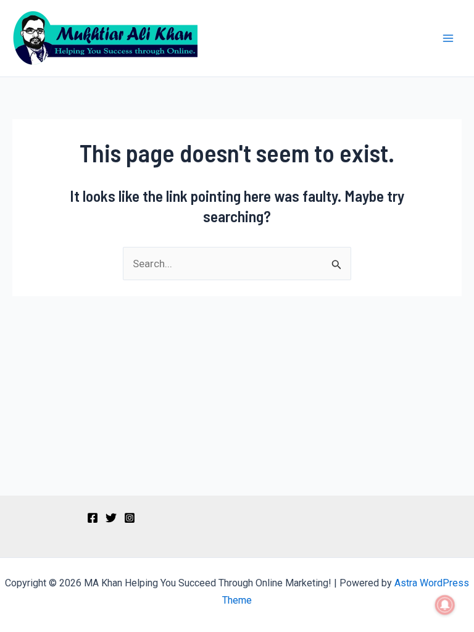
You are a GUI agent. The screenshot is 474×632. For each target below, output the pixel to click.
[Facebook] (92, 517)
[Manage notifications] (445, 605)
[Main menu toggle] (448, 38)
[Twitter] (111, 517)
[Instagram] (129, 517)
